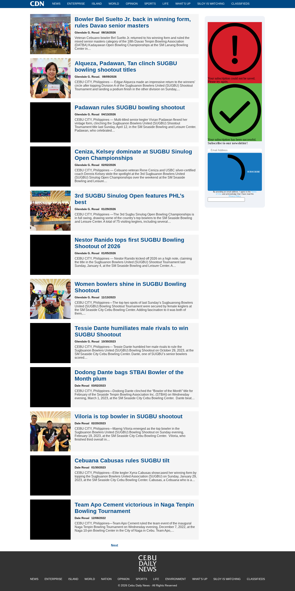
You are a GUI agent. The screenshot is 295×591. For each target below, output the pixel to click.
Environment (175, 579)
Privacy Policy (234, 196)
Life (166, 3)
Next (114, 545)
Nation (106, 579)
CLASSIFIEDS (240, 3)
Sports (150, 3)
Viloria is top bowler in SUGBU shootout (128, 416)
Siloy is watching (211, 3)
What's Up (182, 3)
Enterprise (76, 3)
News (56, 3)
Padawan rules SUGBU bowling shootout (130, 107)
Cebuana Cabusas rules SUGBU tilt (122, 460)
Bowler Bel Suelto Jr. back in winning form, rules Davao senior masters (133, 22)
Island (97, 3)
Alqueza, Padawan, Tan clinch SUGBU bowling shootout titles (126, 66)
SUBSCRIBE (253, 172)
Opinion (132, 3)
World (114, 3)
